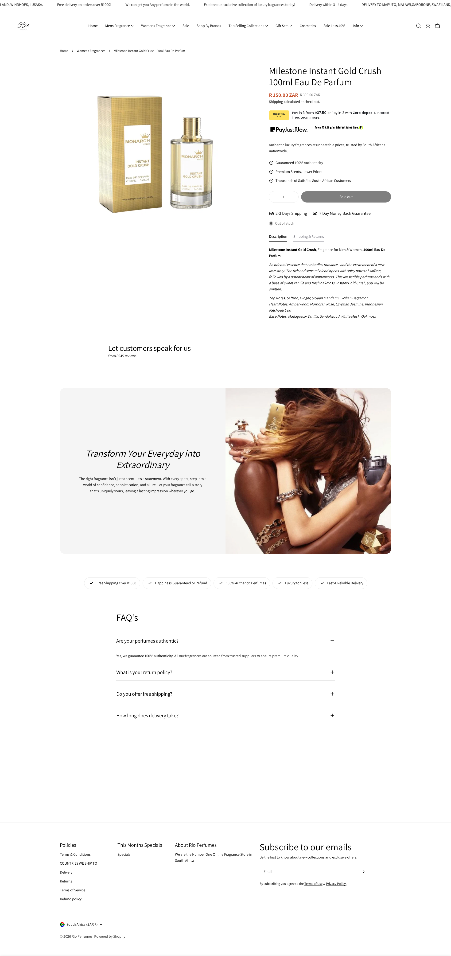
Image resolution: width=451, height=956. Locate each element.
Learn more (310, 117)
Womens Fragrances (91, 50)
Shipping (276, 101)
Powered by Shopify (109, 936)
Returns (66, 881)
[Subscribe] (363, 872)
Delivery (66, 872)
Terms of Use (313, 883)
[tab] (278, 238)
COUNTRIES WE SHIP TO (78, 863)
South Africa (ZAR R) (82, 924)
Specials (123, 854)
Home (64, 50)
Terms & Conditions (75, 854)
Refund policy (71, 899)
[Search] (418, 26)
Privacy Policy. (336, 883)
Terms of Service (72, 890)
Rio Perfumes (82, 936)
